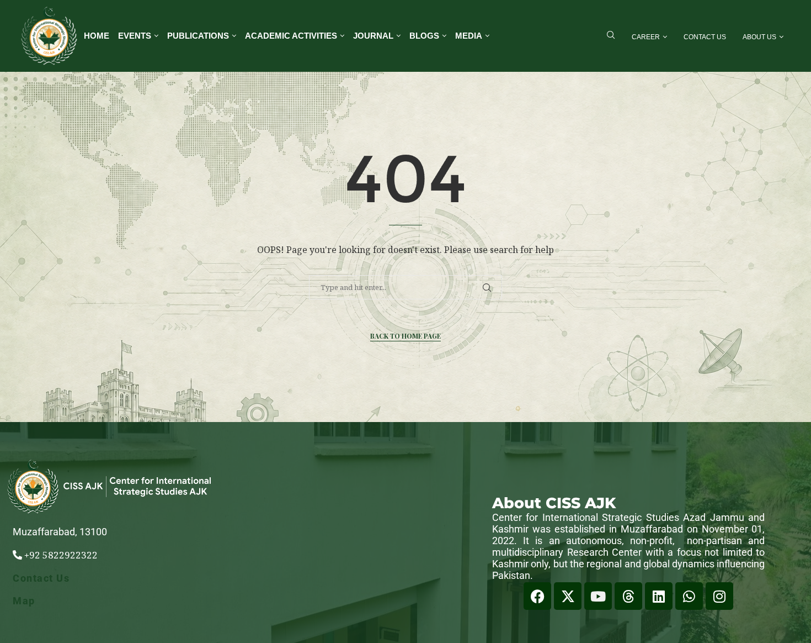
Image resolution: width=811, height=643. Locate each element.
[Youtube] (598, 596)
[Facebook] (537, 596)
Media (468, 35)
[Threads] (628, 596)
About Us (759, 37)
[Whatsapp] (689, 596)
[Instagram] (719, 596)
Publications (198, 35)
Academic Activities (291, 35)
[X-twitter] (567, 596)
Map (24, 601)
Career (646, 37)
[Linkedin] (659, 596)
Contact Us (705, 37)
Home (96, 35)
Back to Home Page (405, 335)
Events (134, 35)
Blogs (424, 35)
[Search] (610, 36)
